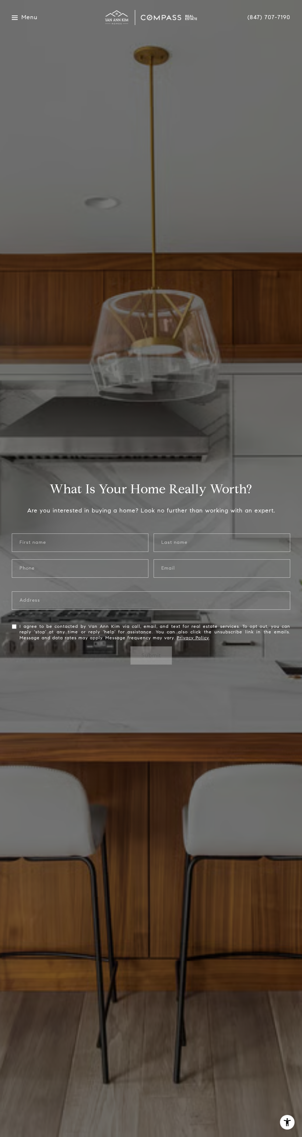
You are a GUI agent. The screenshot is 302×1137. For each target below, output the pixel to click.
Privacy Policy (193, 637)
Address (30, 600)
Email (168, 568)
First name (33, 542)
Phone (27, 568)
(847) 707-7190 (268, 17)
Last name (174, 542)
